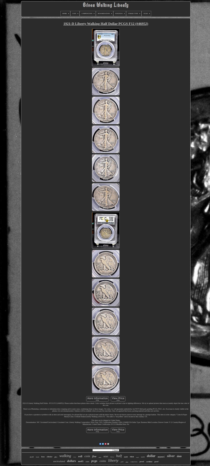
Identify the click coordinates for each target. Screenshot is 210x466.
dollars (71, 461)
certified (149, 462)
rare (87, 461)
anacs (100, 457)
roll (80, 456)
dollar (151, 456)
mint (105, 456)
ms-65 (32, 457)
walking (65, 456)
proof (142, 462)
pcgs (94, 461)
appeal (161, 456)
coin (87, 456)
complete (133, 462)
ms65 (80, 461)
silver (171, 456)
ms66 (126, 457)
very (74, 457)
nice (132, 457)
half (119, 456)
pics (55, 457)
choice (49, 456)
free (43, 457)
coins (103, 461)
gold (122, 462)
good (156, 462)
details (37, 457)
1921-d (112, 457)
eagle (137, 457)
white (127, 462)
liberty (113, 460)
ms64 (143, 457)
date (179, 456)
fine (94, 456)
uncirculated (59, 461)
